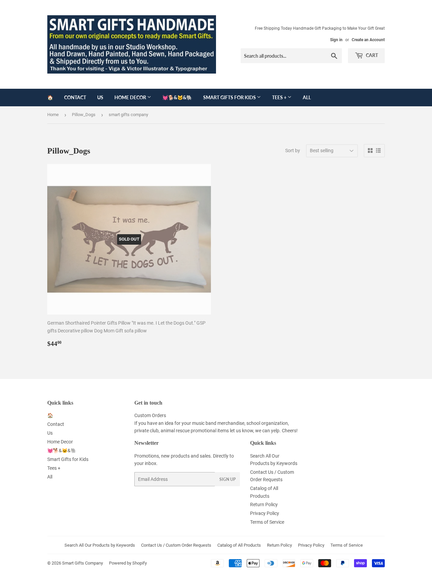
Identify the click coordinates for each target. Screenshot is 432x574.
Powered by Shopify (128, 563)
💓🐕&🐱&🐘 (177, 97)
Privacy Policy (264, 513)
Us (100, 97)
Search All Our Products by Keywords (99, 545)
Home (53, 114)
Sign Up (227, 479)
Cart (371, 55)
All (307, 97)
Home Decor (130, 97)
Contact (75, 97)
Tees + (280, 97)
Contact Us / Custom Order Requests (176, 545)
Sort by (292, 150)
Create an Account (368, 39)
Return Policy (264, 504)
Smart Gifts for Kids (230, 97)
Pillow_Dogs (84, 114)
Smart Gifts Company (82, 563)
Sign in (336, 39)
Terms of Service (267, 522)
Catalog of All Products (239, 545)
